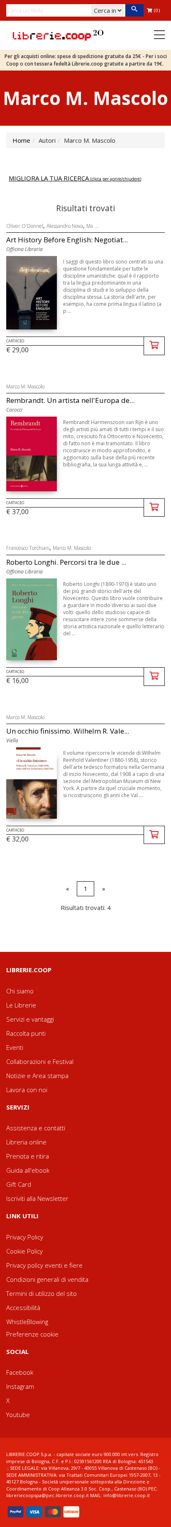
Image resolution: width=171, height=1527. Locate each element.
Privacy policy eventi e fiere (44, 1265)
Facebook (19, 1372)
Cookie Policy (24, 1251)
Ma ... (92, 225)
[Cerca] (134, 10)
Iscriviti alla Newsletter (37, 1198)
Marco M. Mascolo (25, 386)
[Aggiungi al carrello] (154, 346)
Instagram (20, 1386)
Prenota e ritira (27, 1156)
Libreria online (26, 1142)
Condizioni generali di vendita (47, 1279)
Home (21, 140)
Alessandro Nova (64, 225)
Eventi (14, 1047)
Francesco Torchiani (27, 547)
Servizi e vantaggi (30, 1019)
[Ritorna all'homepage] (58, 34)
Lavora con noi (26, 1089)
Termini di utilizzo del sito (41, 1293)
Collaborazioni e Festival (39, 1061)
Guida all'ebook (27, 1170)
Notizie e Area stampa (37, 1075)
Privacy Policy (24, 1237)
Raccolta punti (26, 1033)
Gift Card (18, 1184)
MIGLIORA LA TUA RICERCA (75, 178)
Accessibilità (23, 1307)
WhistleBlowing (27, 1321)
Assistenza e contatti (35, 1128)
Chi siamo (20, 991)
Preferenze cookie (32, 1334)
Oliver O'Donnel (24, 225)
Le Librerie (21, 1005)
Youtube (18, 1414)
